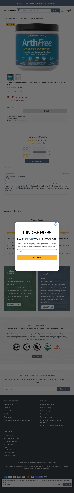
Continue (37, 258)
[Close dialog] (56, 224)
